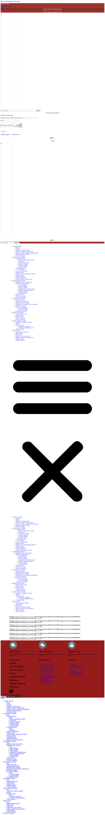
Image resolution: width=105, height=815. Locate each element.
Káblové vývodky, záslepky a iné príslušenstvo (27, 253)
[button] (52, 428)
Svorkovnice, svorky (21, 296)
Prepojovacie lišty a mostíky (22, 303)
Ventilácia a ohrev (20, 325)
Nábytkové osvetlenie (24, 262)
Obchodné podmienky (76, 665)
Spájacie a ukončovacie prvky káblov (25, 337)
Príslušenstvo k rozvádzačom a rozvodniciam (26, 304)
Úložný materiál (19, 339)
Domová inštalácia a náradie (19, 321)
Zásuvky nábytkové (20, 255)
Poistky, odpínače (23, 286)
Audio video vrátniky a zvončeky (24, 322)
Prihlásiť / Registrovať (9, 813)
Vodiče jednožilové (20, 340)
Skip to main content (15, 1)
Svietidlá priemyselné (21, 278)
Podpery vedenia (20, 316)
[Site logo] (8, 109)
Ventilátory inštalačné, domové (26, 327)
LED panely (22, 261)
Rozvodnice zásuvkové (21, 311)
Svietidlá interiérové (20, 258)
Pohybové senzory (20, 275)
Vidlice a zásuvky (20, 329)
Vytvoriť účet (9, 115)
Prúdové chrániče (23, 287)
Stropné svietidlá (23, 267)
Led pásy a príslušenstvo (22, 271)
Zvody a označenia (20, 319)
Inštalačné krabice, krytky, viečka (24, 282)
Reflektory (21, 269)
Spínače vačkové (20, 294)
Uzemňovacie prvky (20, 318)
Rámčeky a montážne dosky (22, 250)
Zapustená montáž (23, 309)
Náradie (17, 323)
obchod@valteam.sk (5, 6)
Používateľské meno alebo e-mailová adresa (12, 118)
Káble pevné (19, 334)
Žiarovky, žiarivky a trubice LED (24, 279)
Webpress (22, 695)
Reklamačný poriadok (76, 667)
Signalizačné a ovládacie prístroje (27, 289)
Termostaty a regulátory (24, 326)
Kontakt (73, 664)
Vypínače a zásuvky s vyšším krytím (24, 251)
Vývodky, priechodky (21, 297)
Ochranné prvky (20, 315)
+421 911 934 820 (16, 670)
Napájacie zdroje (20, 272)
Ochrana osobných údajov (77, 668)
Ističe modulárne (23, 285)
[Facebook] (11, 691)
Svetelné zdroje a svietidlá (19, 257)
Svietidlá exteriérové (21, 268)
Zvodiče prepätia (23, 293)
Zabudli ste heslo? (5, 134)
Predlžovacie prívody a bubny (23, 336)
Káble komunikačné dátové (22, 332)
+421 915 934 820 (16, 667)
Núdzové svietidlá (23, 265)
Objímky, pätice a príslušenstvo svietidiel (25, 273)
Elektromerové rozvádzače (22, 301)
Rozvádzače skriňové (21, 305)
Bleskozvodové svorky (21, 314)
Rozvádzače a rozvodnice (19, 298)
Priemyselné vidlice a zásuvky (23, 254)
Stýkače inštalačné (23, 291)
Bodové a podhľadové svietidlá (26, 260)
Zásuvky (18, 247)
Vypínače (18, 249)
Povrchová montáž (23, 308)
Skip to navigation (5, 1)
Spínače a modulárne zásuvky (26, 290)
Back (8, 702)
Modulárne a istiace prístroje (22, 283)
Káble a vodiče (16, 330)
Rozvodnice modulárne (21, 307)
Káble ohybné (19, 333)
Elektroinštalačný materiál (19, 280)
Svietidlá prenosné (20, 276)
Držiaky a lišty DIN (20, 300)
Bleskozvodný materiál (18, 312)
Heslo (2, 120)
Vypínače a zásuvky (17, 246)
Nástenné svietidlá (23, 264)
